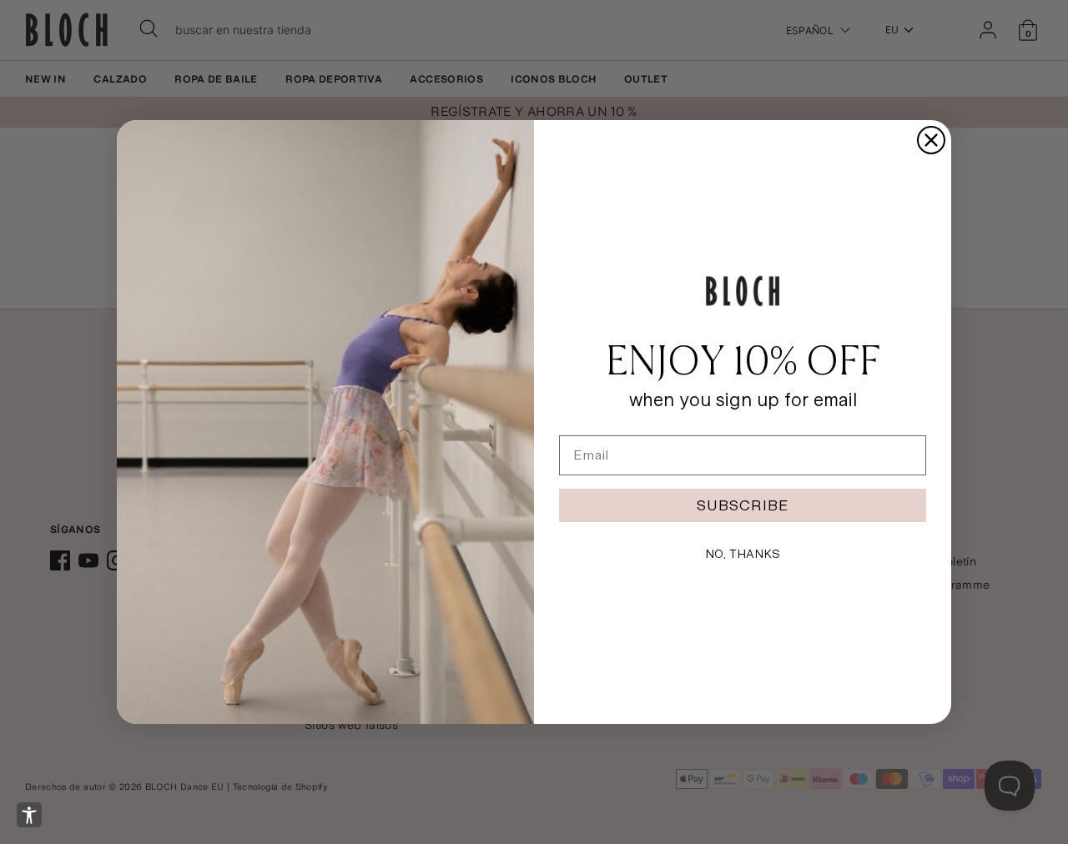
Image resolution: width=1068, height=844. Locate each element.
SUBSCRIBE (742, 505)
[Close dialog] (931, 140)
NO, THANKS (742, 553)
